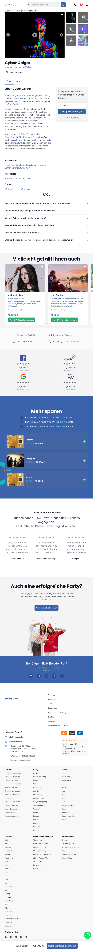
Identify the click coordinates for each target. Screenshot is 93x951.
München (8, 926)
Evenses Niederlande (13, 784)
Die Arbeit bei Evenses (70, 847)
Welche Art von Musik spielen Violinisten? (25, 218)
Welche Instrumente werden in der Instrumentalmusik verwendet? (37, 203)
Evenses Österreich (12, 777)
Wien (7, 844)
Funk (63, 784)
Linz (6, 865)
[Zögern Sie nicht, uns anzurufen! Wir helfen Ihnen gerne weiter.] (75, 5)
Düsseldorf (9, 912)
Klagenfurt (9, 858)
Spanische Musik (68, 805)
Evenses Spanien (11, 805)
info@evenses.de (24, 760)
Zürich (7, 879)
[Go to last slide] (8, 35)
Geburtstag (30, 165)
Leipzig (7, 894)
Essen (7, 904)
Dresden (8, 897)
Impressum (52, 708)
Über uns (52, 695)
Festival (36, 137)
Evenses (8, 11)
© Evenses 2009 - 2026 (58, 726)
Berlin (7, 840)
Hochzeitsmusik (68, 816)
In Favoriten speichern (17, 72)
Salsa (64, 802)
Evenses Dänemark (12, 795)
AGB (50, 704)
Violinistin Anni (11, 293)
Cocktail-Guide (38, 869)
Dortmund (8, 886)
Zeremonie (37, 816)
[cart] (81, 5)
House (64, 809)
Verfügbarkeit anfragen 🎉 (46, 608)
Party (48, 140)
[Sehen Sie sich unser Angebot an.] (63, 4)
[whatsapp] (39, 676)
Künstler (34, 140)
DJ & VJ (36, 865)
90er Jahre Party (39, 847)
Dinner (8, 168)
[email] (31, 676)
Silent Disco (37, 862)
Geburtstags (31, 95)
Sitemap (51, 721)
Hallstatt (8, 862)
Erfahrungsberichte (69, 854)
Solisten (84, 298)
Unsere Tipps (67, 858)
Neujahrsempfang (40, 802)
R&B (63, 795)
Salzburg (8, 847)
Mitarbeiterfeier (39, 798)
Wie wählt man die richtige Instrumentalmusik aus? (30, 210)
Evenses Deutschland (13, 773)
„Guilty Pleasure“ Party (41, 858)
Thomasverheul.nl (11, 812)
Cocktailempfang (39, 777)
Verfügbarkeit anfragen (71, 111)
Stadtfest (23, 137)
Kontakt (51, 717)
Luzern (7, 883)
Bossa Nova (66, 777)
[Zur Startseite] (10, 5)
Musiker (19, 11)
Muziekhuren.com (11, 809)
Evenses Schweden (12, 791)
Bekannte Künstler (72, 298)
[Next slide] (61, 35)
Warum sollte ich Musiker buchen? (22, 232)
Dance (27, 189)
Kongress (36, 830)
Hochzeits (43, 95)
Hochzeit (41, 165)
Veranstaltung (16, 143)
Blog (63, 851)
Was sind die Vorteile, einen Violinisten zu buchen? (30, 225)
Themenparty (38, 840)
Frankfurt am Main (12, 919)
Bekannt (54, 298)
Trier (6, 908)
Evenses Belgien (11, 787)
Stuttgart (8, 915)
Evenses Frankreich (12, 802)
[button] (15, 310)
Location (8, 836)
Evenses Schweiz (11, 780)
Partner (8, 769)
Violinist (29, 67)
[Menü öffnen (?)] (87, 5)
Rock (63, 798)
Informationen (68, 836)
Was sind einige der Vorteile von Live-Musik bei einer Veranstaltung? (39, 240)
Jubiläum (36, 791)
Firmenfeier (10, 137)
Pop (10, 189)
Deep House (66, 780)
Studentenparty (39, 805)
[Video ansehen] (34, 34)
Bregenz (8, 854)
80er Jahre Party (39, 851)
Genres (65, 769)
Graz (6, 872)
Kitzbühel (8, 869)
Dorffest (36, 820)
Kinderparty (37, 795)
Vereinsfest (37, 809)
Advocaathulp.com (12, 816)
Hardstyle (65, 812)
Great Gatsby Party (40, 844)
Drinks (35, 812)
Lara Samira (53, 293)
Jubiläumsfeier (16, 98)
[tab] (30, 56)
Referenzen (52, 699)
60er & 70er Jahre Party (42, 854)
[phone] (46, 676)
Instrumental (18, 67)
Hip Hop (65, 787)
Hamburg (8, 922)
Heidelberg (9, 901)
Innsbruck (8, 851)
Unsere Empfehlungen (43, 836)
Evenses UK (9, 798)
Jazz (63, 791)
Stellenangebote (68, 844)
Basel (7, 876)
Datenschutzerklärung (57, 712)
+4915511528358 (25, 746)
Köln (6, 890)
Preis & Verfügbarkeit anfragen (22, 320)
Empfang (20, 165)
